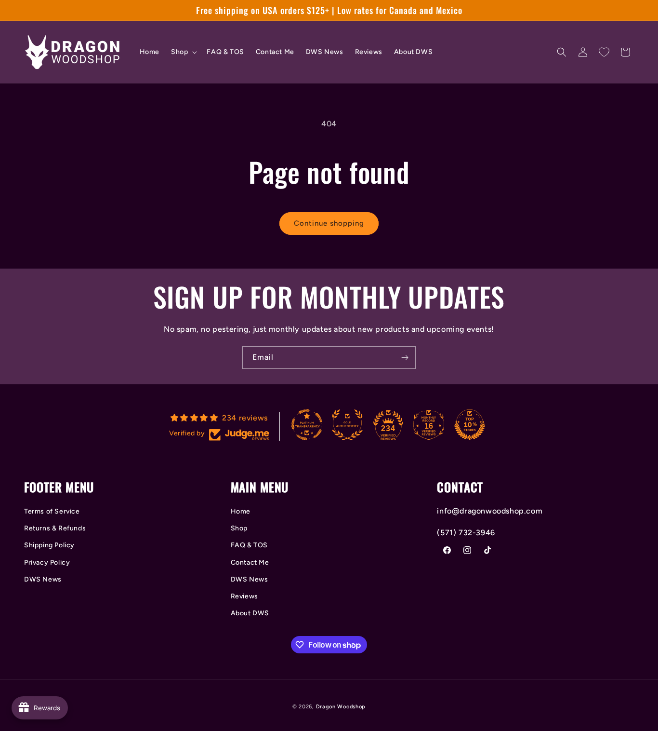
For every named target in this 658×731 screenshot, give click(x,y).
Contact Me (250, 562)
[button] (183, 52)
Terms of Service (52, 511)
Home (240, 511)
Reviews (244, 596)
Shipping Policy (49, 545)
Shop (239, 528)
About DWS (250, 613)
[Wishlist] (604, 52)
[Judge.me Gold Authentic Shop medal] (347, 424)
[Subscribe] (404, 357)
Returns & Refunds (55, 528)
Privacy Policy (47, 562)
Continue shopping (329, 223)
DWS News (43, 579)
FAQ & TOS (249, 545)
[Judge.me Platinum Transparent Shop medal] (306, 424)
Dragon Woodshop (341, 707)
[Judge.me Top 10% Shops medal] (469, 424)
